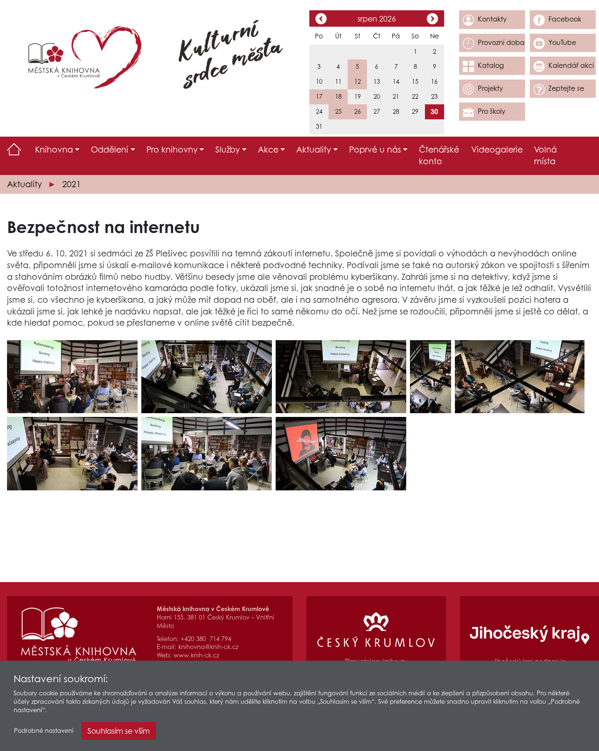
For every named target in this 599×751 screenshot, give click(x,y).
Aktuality (24, 184)
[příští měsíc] (432, 20)
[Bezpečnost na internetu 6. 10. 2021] (72, 377)
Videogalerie (497, 149)
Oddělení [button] (109, 149)
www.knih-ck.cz (196, 655)
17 (319, 96)
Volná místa (545, 155)
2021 (71, 184)
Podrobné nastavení (43, 730)
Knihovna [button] (54, 149)
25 (338, 111)
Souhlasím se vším (119, 731)
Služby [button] (227, 149)
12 (357, 81)
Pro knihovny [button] (171, 149)
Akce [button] (268, 149)
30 (434, 112)
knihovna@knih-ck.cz (208, 646)
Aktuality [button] (313, 149)
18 (338, 96)
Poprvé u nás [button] (375, 149)
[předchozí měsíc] (321, 20)
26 (357, 111)
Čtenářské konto (439, 155)
